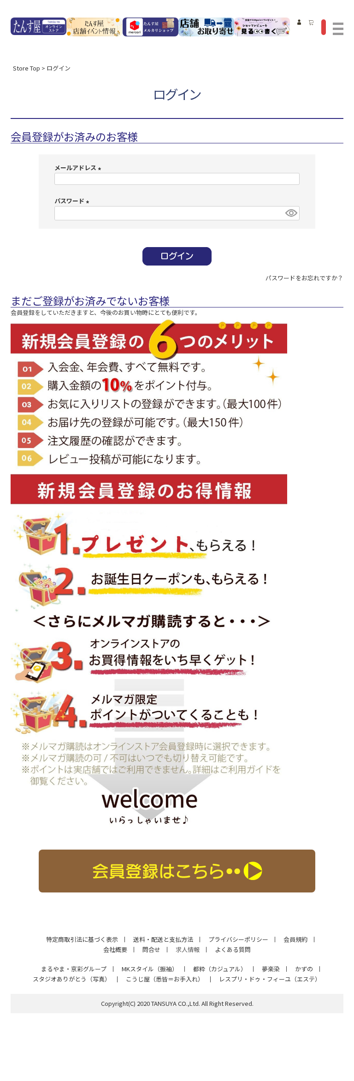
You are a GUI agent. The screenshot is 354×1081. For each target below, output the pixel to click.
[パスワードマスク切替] (291, 213)
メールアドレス (79, 167)
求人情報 (188, 949)
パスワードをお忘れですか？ (304, 277)
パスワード (73, 200)
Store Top (26, 68)
